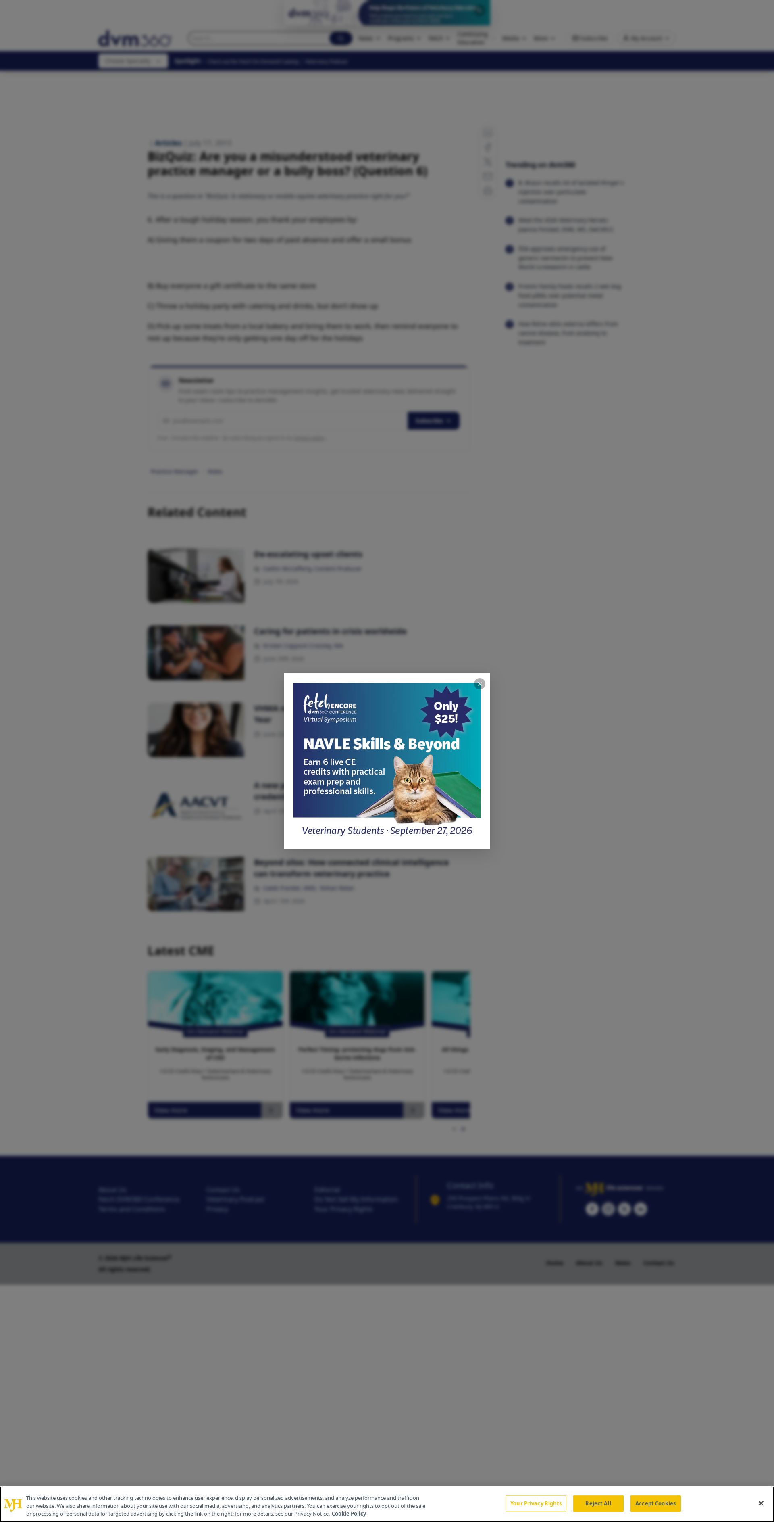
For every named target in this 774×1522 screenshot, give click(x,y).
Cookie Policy (349, 1513)
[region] (387, 1504)
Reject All (598, 1503)
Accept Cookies (655, 1503)
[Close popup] (479, 683)
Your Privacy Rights (536, 1503)
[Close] (761, 1503)
